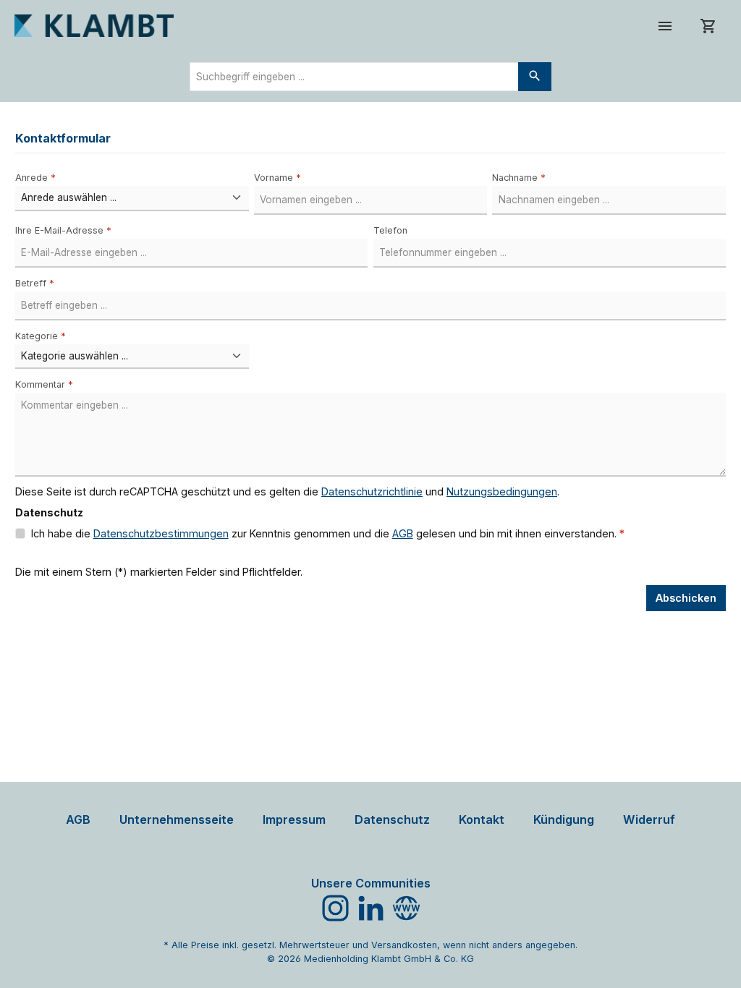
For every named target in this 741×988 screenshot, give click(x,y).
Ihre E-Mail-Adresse (63, 230)
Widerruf (649, 819)
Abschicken (686, 598)
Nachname (519, 177)
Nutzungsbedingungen (501, 491)
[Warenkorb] (708, 26)
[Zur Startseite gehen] (94, 25)
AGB (402, 533)
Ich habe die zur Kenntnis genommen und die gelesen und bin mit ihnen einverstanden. (327, 533)
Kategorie (40, 336)
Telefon (390, 230)
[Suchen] (534, 76)
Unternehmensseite (176, 819)
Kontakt (481, 819)
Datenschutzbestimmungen (161, 533)
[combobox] (354, 76)
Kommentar (44, 384)
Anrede (35, 177)
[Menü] (665, 26)
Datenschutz (392, 819)
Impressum (294, 819)
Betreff (34, 283)
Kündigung (563, 819)
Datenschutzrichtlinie (372, 491)
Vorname (277, 177)
